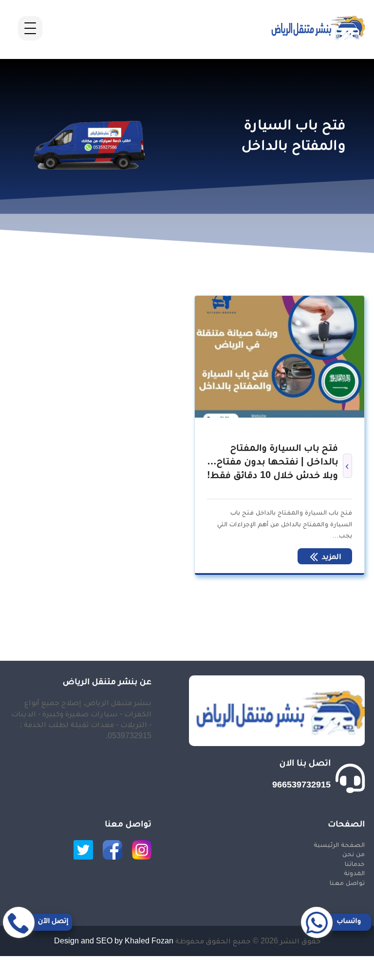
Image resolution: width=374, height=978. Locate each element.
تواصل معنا (347, 882)
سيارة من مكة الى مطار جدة (327, 961)
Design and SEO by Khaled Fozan (113, 941)
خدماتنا (355, 863)
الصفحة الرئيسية (339, 844)
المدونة (354, 873)
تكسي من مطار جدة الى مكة (328, 972)
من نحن (353, 854)
